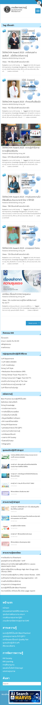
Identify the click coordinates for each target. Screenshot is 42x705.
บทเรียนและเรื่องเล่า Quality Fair (15, 639)
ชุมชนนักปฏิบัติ (15, 310)
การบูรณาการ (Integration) (11, 584)
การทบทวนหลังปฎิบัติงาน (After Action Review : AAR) (20, 574)
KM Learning (8, 661)
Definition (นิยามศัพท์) (9, 402)
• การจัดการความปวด (8, 408)
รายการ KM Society (14, 65)
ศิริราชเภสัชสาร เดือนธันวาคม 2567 (20, 492)
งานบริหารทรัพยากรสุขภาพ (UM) (16, 620)
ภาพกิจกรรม (5, 347)
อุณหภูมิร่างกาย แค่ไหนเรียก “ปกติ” (13, 560)
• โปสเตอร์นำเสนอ (7, 440)
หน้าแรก (6, 607)
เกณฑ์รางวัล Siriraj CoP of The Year (14, 381)
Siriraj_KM (21, 58)
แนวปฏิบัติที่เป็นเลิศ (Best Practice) (13, 587)
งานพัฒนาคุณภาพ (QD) (12, 617)
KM (32, 65)
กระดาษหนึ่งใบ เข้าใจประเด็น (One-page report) (18, 590)
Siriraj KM (31, 67)
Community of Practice (9, 308)
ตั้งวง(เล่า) (4, 337)
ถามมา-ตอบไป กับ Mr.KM (10, 341)
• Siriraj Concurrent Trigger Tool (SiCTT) (16, 378)
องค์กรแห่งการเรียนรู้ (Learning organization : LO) (19, 578)
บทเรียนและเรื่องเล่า (14, 306)
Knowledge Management (19, 67)
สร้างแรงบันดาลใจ (30, 69)
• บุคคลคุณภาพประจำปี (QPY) (11, 427)
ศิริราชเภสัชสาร (9, 645)
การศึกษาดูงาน (8, 664)
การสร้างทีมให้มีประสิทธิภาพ (11, 581)
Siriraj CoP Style (7, 368)
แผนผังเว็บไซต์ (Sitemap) (13, 667)
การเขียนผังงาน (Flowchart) (11, 557)
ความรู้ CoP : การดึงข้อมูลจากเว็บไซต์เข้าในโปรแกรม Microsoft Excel (24, 475)
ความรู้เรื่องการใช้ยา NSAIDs (18, 526)
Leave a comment (12, 71)
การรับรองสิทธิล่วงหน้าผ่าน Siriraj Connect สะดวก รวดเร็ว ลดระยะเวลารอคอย (24, 456)
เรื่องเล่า (20, 117)
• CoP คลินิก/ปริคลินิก (9, 361)
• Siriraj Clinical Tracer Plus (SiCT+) (14, 374)
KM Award (37, 65)
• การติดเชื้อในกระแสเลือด (10, 411)
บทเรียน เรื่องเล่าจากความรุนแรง (16, 294)
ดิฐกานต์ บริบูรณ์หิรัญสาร (14, 115)
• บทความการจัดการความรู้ (10, 431)
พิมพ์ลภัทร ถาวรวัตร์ (16, 262)
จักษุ (8, 262)
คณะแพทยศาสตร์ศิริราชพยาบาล (15, 611)
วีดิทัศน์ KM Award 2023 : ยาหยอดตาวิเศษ (21, 248)
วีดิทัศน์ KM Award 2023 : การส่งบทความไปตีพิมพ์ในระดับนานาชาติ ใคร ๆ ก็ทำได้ (21, 198)
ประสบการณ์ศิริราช (25, 306)
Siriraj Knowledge (8, 405)
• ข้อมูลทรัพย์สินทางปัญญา (10, 418)
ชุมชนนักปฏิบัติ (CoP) (11, 642)
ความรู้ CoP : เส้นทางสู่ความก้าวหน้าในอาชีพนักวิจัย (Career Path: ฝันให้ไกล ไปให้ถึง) (24, 465)
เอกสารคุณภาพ (9, 671)
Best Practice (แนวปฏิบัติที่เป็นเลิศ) (13, 398)
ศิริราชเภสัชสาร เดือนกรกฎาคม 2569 (20, 542)
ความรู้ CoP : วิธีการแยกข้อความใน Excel (21, 534)
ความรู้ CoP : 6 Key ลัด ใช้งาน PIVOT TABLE (22, 483)
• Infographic (6, 444)
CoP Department (7, 358)
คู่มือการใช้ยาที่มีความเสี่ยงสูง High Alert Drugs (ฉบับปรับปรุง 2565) (19, 570)
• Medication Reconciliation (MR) (13, 371)
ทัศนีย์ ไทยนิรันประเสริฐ (13, 69)
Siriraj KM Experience (9, 424)
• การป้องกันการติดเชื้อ (9, 415)
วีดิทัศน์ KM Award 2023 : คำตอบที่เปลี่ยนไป (21, 101)
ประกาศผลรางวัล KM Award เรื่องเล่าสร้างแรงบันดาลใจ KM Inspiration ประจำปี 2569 (25, 517)
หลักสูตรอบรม (6, 344)
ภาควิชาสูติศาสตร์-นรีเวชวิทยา (31, 115)
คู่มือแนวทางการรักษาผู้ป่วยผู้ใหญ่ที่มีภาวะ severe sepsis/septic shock (18, 565)
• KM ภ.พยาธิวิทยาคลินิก (9, 421)
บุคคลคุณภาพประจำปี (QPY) (14, 636)
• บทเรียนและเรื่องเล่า (8, 434)
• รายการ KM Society (8, 437)
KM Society (7, 658)
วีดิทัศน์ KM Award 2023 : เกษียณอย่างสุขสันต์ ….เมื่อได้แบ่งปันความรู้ (19, 54)
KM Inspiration (6, 67)
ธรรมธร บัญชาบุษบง (13, 164)
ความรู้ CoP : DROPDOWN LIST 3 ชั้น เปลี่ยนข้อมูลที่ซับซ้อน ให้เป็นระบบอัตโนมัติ (25, 508)
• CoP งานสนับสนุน (8, 365)
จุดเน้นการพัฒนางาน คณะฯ (14, 614)
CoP (29, 65)
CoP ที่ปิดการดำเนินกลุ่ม (9, 387)
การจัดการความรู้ (17, 214)
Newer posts (33, 323)
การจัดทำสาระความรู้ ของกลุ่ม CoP (13, 384)
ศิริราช (23, 69)
